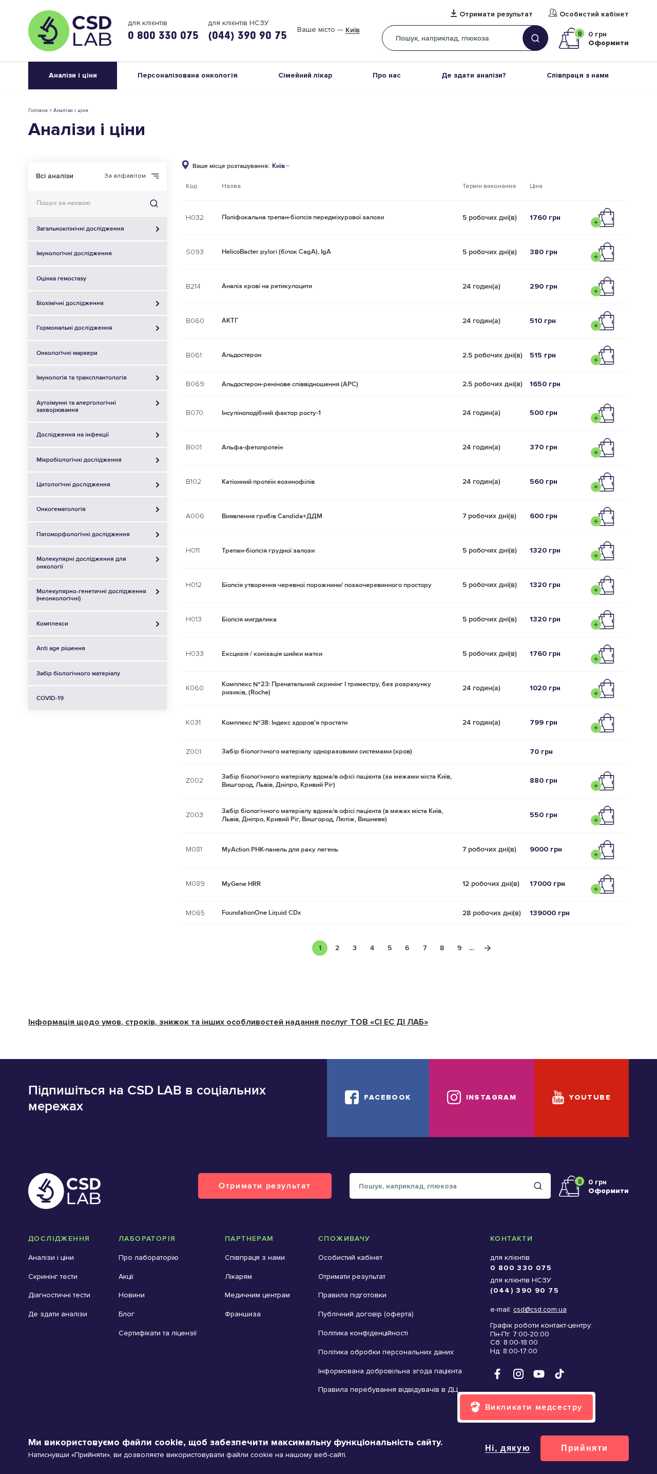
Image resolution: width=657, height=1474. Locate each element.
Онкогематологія (61, 509)
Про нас (387, 75)
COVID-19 (50, 698)
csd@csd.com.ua (540, 1309)
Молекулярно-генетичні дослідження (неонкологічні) (91, 595)
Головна (38, 110)
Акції (126, 1276)
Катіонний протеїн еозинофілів (268, 482)
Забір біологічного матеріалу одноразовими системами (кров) (317, 751)
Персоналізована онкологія (188, 75)
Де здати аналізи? (473, 75)
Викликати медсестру (534, 1407)
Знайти (154, 203)
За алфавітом (125, 176)
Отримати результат (496, 14)
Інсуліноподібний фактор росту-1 (271, 413)
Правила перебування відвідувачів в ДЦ (388, 1389)
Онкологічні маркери (67, 352)
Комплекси (52, 623)
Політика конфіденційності (363, 1333)
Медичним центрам (257, 1295)
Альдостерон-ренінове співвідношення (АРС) (290, 384)
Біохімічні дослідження (70, 303)
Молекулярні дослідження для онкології (81, 562)
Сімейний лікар (305, 75)
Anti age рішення (60, 648)
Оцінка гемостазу (61, 278)
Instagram (491, 1097)
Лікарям (238, 1276)
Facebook (387, 1097)
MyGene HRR (241, 884)
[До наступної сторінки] (487, 948)
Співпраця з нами (578, 75)
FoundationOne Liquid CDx (261, 913)
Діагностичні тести (59, 1295)
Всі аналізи (54, 176)
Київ (352, 30)
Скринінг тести (53, 1276)
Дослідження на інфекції (72, 434)
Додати (604, 218)
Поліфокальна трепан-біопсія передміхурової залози (303, 217)
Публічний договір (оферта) (366, 1314)
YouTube (590, 1097)
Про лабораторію (149, 1257)
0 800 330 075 (163, 35)
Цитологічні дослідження (73, 484)
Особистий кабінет (594, 14)
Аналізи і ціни (73, 75)
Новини (132, 1295)
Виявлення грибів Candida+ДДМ (272, 516)
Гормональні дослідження (74, 327)
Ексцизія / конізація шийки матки (272, 654)
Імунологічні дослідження (74, 253)
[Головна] (69, 30)
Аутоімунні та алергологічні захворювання (76, 406)
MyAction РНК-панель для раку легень (280, 849)
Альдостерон (241, 355)
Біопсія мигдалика (249, 619)
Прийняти (584, 1448)
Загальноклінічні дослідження (80, 228)
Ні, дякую (507, 1448)
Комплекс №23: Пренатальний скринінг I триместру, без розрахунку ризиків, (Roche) (326, 688)
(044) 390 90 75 (247, 35)
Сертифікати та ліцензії (158, 1333)
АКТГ (230, 320)
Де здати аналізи (57, 1314)
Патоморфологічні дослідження (83, 534)
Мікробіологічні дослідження (79, 459)
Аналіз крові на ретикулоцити (267, 286)
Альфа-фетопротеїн (252, 447)
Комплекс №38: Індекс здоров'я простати (284, 723)
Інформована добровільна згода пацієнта (390, 1371)
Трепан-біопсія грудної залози (268, 550)
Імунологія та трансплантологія (81, 377)
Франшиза (243, 1314)
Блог (126, 1314)
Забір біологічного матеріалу (78, 673)
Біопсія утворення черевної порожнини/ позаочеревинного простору (327, 585)
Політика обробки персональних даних (386, 1352)
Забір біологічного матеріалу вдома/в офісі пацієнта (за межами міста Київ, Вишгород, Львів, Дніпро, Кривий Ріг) (337, 780)
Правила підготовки (352, 1295)
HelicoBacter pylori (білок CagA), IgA (276, 252)
